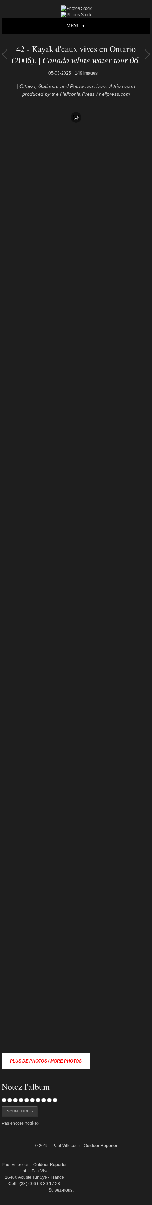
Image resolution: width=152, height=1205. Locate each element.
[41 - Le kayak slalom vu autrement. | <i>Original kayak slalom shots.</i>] (147, 54)
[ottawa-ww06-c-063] (134, 1115)
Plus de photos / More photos (46, 1061)
